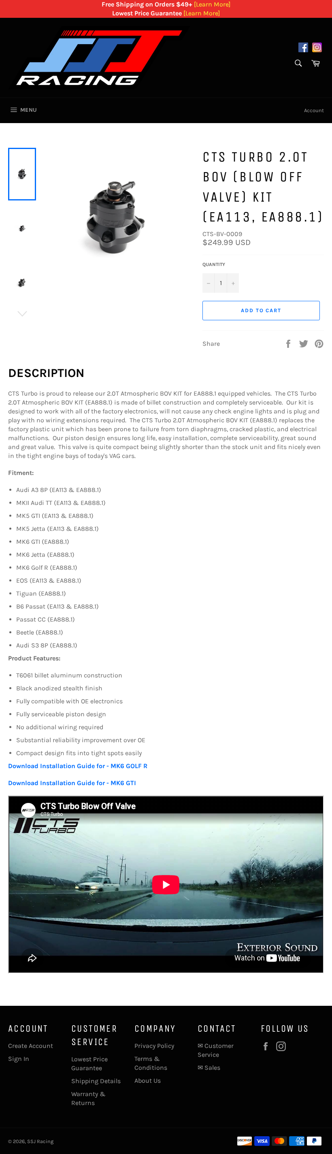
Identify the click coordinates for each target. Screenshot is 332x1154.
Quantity (213, 264)
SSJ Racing (40, 1141)
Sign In (18, 1058)
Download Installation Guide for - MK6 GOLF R (77, 766)
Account (314, 110)
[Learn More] (212, 4)
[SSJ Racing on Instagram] (317, 49)
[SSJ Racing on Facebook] (303, 49)
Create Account (30, 1046)
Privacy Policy (154, 1046)
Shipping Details (96, 1081)
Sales (212, 1067)
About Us (147, 1080)
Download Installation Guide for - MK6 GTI (72, 783)
